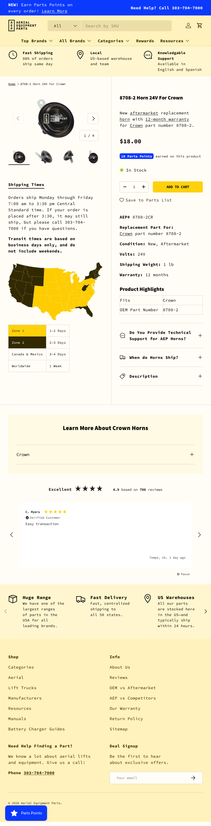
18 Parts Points (136, 156)
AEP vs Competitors (133, 698)
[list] (55, 118)
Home (11, 84)
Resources (19, 708)
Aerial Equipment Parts (40, 803)
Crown (136, 125)
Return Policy (126, 718)
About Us (120, 667)
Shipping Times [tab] (26, 184)
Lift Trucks (22, 687)
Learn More (54, 10)
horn (125, 119)
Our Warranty (125, 708)
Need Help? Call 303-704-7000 (167, 7)
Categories (21, 667)
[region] (105, 535)
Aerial (16, 677)
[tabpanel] (55, 283)
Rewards (145, 40)
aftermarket (144, 112)
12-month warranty (167, 119)
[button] (199, 25)
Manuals (17, 718)
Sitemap (119, 728)
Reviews (119, 677)
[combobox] (110, 25)
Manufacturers (25, 698)
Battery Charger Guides (36, 728)
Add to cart (177, 186)
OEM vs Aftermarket (133, 687)
